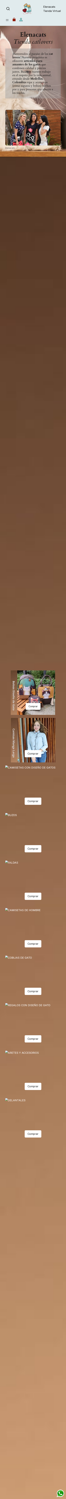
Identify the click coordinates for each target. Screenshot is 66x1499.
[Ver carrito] (14, 20)
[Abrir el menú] (7, 20)
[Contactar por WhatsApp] (60, 1493)
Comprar (33, 706)
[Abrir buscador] (8, 9)
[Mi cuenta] (21, 20)
